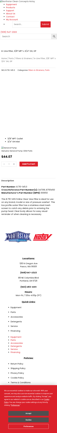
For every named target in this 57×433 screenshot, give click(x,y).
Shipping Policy (18, 368)
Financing (15, 331)
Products (10, 7)
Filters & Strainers (24, 58)
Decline (28, 420)
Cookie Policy (17, 377)
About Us (10, 13)
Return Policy (17, 363)
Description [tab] (7, 180)
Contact (10, 16)
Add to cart (28, 164)
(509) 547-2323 (28, 272)
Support (10, 10)
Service (14, 326)
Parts (11, 58)
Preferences (29, 426)
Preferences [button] (15, 405)
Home (4, 58)
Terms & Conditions (21, 382)
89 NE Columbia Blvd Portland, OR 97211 (28, 279)
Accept (28, 413)
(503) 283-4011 (28, 287)
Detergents (16, 321)
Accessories (17, 316)
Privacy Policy (17, 373)
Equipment (11, 4)
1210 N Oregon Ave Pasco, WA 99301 (28, 265)
